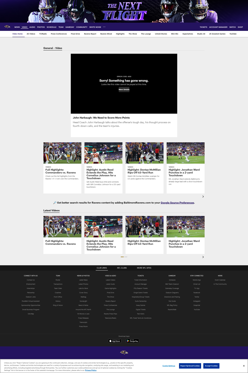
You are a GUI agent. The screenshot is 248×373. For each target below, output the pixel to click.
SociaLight (83, 301)
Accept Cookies (211, 366)
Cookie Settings (168, 366)
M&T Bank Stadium (172, 284)
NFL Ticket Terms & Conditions (140, 318)
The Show (110, 297)
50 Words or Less (83, 314)
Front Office (58, 297)
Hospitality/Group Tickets (140, 297)
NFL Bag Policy (172, 305)
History (58, 301)
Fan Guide (172, 301)
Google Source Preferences (177, 202)
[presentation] (204, 197)
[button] (124, 89)
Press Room (83, 326)
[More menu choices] (104, 27)
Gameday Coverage (172, 288)
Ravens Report (111, 301)
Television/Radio (110, 318)
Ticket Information (140, 280)
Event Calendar (220, 280)
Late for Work (83, 288)
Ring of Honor (58, 305)
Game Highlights (110, 288)
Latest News (83, 280)
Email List (196, 284)
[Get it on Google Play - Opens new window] (132, 342)
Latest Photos (83, 284)
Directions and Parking (172, 297)
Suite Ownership (140, 301)
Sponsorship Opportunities (30, 305)
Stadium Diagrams (172, 292)
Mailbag (83, 297)
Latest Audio (110, 284)
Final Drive (110, 292)
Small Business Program (30, 309)
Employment (30, 284)
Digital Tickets (141, 309)
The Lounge (110, 309)
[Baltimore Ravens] (124, 352)
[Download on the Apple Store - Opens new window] (114, 341)
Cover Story (83, 292)
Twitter (197, 297)
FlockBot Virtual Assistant (31, 301)
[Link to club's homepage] (7, 27)
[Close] (244, 366)
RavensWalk (172, 309)
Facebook (196, 292)
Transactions (58, 284)
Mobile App (197, 280)
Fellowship (30, 292)
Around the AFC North (83, 309)
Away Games (140, 305)
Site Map (31, 314)
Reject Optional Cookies (190, 366)
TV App (196, 288)
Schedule (172, 280)
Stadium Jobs (31, 297)
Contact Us (31, 280)
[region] (124, 366)
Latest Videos (110, 280)
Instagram (196, 301)
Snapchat (196, 305)
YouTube (197, 309)
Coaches (58, 292)
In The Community (220, 284)
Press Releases (83, 318)
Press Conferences (110, 305)
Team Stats (58, 288)
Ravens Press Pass (110, 314)
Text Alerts (140, 314)
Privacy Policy (90, 370)
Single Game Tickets (141, 292)
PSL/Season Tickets (141, 288)
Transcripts (83, 322)
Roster (58, 280)
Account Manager (141, 284)
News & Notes (83, 305)
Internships (31, 288)
